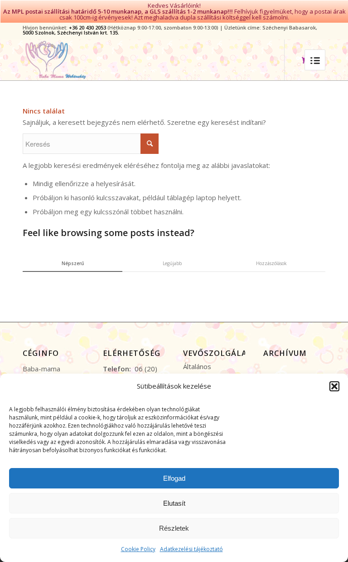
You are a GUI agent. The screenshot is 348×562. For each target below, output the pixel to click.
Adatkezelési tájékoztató (191, 549)
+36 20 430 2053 (87, 27)
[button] (334, 386)
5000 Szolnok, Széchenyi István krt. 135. (71, 32)
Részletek (174, 528)
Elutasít (174, 503)
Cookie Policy (138, 549)
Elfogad (174, 478)
